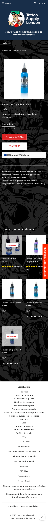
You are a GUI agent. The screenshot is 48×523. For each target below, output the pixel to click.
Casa (24, 423)
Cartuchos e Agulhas (24, 399)
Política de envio (24, 433)
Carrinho (41, 3)
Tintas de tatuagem (24, 395)
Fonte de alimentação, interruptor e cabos (24, 412)
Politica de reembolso (24, 430)
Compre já (14, 146)
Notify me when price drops (45, 262)
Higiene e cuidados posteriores (24, 416)
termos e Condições (29, 506)
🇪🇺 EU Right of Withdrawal (24, 155)
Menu (8, 3)
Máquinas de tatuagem (24, 402)
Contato (24, 419)
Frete (21, 114)
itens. (32, 489)
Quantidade (7, 124)
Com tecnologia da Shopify (23, 518)
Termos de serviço (24, 426)
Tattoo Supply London (26, 515)
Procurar (24, 392)
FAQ (24, 436)
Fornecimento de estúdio (24, 409)
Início (4, 43)
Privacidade (13, 506)
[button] (8, 266)
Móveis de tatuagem (24, 405)
